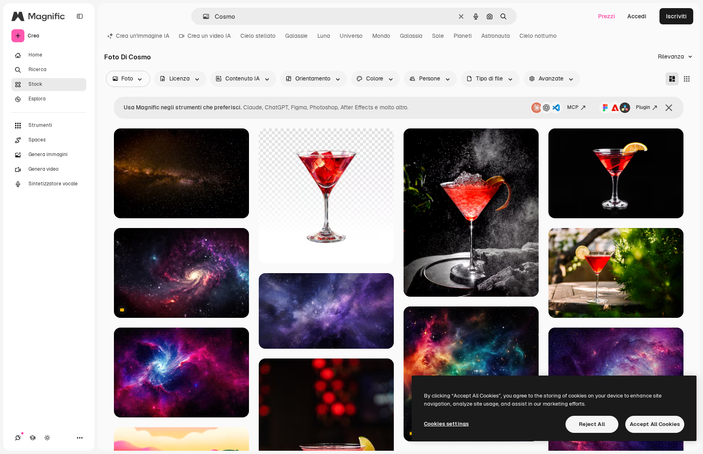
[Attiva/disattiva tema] (47, 437)
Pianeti (463, 35)
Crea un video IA (209, 35)
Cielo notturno (538, 35)
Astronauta (495, 35)
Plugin (643, 107)
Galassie (296, 35)
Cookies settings (446, 423)
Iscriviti (676, 16)
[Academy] (32, 437)
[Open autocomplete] (203, 16)
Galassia (411, 35)
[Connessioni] (17, 437)
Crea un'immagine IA (142, 35)
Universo (351, 35)
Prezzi (606, 16)
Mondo (381, 35)
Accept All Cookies (655, 424)
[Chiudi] (669, 108)
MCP (573, 107)
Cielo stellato (257, 35)
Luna (323, 35)
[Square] (686, 78)
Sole (438, 35)
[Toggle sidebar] (79, 16)
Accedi (636, 16)
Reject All (592, 424)
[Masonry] (672, 78)
